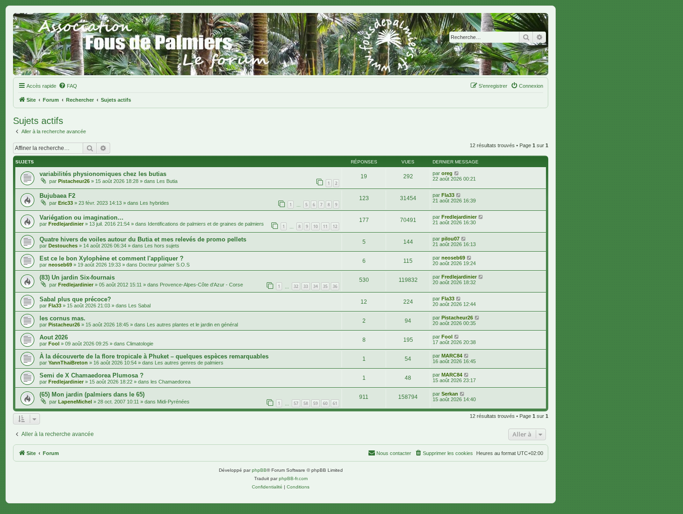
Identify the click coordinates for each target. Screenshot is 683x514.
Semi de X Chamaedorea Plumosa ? (91, 375)
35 (325, 286)
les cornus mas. (62, 318)
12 (335, 226)
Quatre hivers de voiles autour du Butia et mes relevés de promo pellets (142, 239)
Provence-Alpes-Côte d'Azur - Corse (201, 284)
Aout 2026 (53, 337)
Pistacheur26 (74, 181)
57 (296, 403)
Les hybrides (154, 203)
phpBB (259, 470)
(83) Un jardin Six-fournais (77, 277)
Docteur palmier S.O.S (164, 264)
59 (315, 403)
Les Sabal (139, 305)
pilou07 (450, 238)
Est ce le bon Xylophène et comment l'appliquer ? (111, 258)
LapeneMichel (75, 401)
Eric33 (65, 203)
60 (325, 403)
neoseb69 (60, 264)
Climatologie (139, 343)
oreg (447, 173)
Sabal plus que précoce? (75, 299)
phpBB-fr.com (293, 478)
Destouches (63, 245)
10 (315, 226)
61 (335, 403)
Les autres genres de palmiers (189, 362)
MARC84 (451, 355)
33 (305, 286)
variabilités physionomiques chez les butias (102, 173)
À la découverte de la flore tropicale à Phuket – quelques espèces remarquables (154, 356)
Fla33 (447, 195)
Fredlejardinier (66, 224)
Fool (53, 343)
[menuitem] (68, 85)
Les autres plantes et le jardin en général (192, 324)
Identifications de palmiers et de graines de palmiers (206, 224)
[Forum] (280, 44)
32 (296, 286)
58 (305, 403)
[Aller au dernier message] (457, 173)
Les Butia (167, 181)
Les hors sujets (161, 245)
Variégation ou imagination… (81, 217)
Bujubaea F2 (57, 195)
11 (325, 226)
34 (315, 286)
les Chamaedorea (170, 381)
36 (335, 286)
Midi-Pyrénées (173, 401)
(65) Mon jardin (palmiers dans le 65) (91, 394)
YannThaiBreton (68, 362)
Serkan (449, 394)
